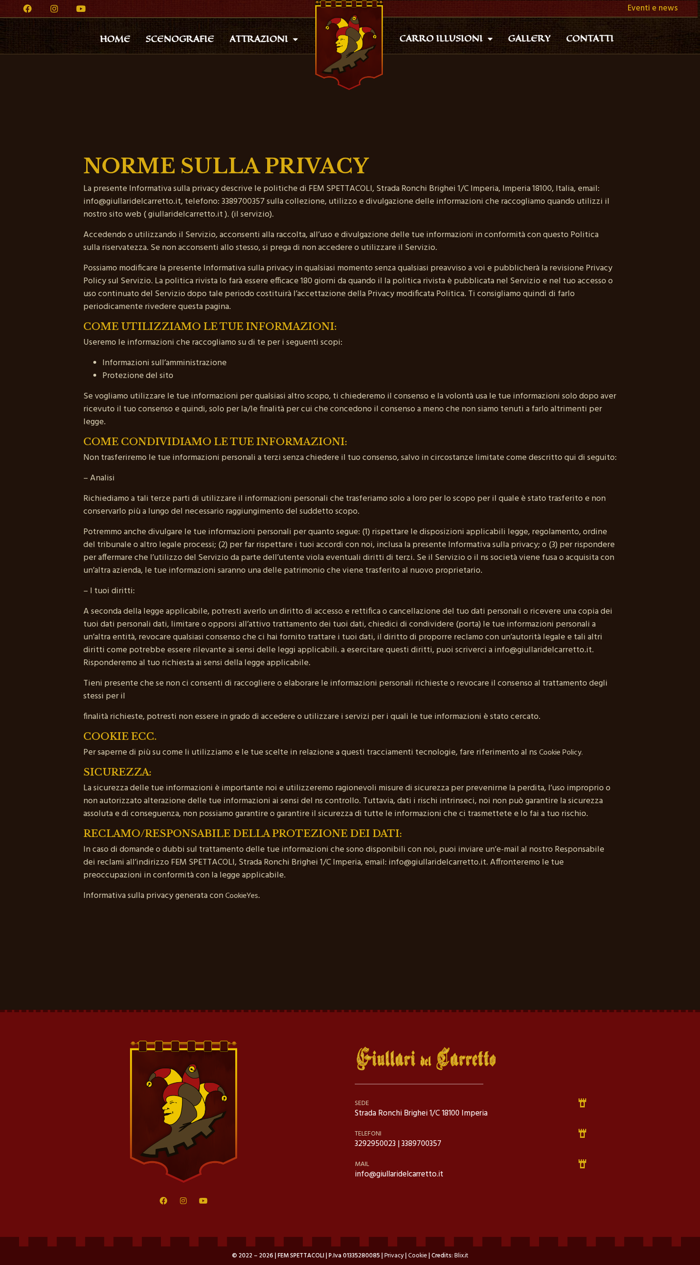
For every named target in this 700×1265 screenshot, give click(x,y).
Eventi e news (653, 8)
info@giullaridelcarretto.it (399, 1174)
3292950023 (375, 1143)
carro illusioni (441, 38)
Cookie (418, 1256)
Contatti (590, 38)
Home (115, 39)
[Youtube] (81, 8)
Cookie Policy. (561, 753)
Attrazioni (259, 39)
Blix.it (461, 1256)
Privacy (394, 1256)
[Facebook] (27, 8)
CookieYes (241, 896)
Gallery (529, 38)
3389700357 (421, 1143)
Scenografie (180, 39)
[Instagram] (54, 8)
